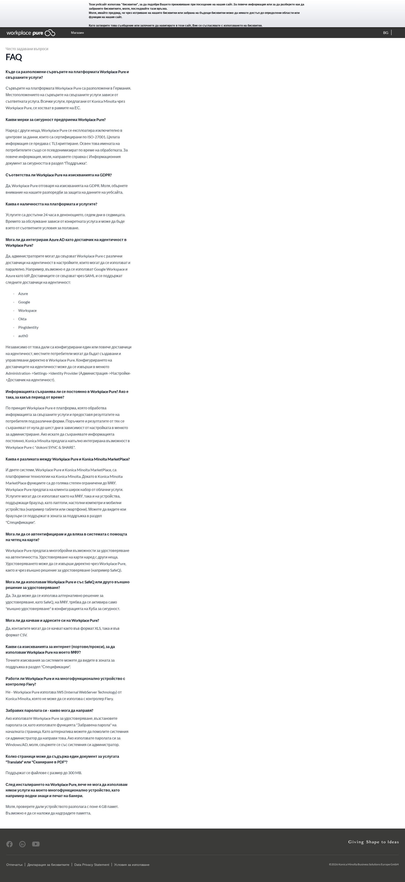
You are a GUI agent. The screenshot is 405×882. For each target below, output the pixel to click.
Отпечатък (14, 865)
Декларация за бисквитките (48, 865)
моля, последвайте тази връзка (144, 8)
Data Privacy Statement (91, 865)
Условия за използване (132, 865)
